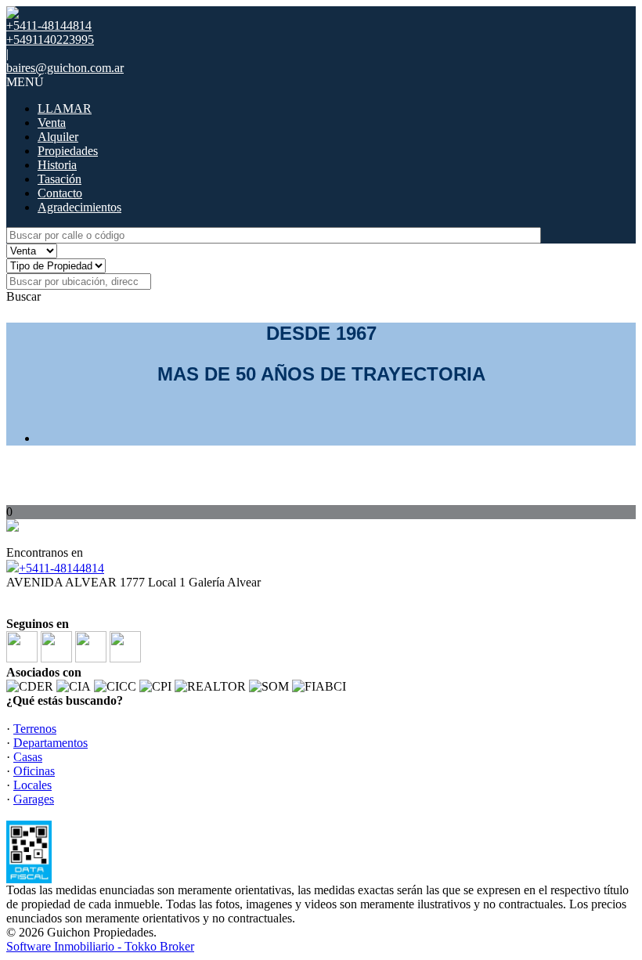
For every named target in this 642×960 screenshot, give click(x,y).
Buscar (23, 296)
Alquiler (58, 136)
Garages (33, 799)
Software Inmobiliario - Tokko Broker (100, 946)
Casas (27, 756)
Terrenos (34, 728)
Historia (57, 164)
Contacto (60, 193)
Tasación (59, 179)
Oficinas (34, 771)
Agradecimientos (79, 207)
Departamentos (50, 742)
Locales (32, 785)
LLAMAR (65, 108)
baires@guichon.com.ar (65, 67)
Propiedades (68, 150)
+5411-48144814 (61, 568)
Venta (52, 122)
